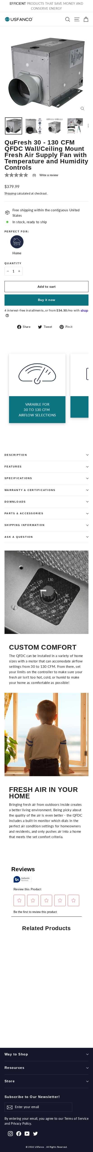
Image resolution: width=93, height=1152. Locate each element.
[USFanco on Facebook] (18, 1133)
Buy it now (46, 300)
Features (13, 466)
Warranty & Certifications (30, 490)
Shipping (10, 193)
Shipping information (25, 525)
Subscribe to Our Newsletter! (32, 1097)
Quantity (13, 263)
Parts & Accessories (24, 513)
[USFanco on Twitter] (35, 1133)
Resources (14, 1068)
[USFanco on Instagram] (10, 1133)
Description (16, 455)
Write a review (49, 175)
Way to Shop (16, 1054)
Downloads (15, 501)
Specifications (18, 478)
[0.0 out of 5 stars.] (33, 1026)
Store (10, 1081)
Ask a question (19, 537)
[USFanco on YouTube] (27, 1133)
